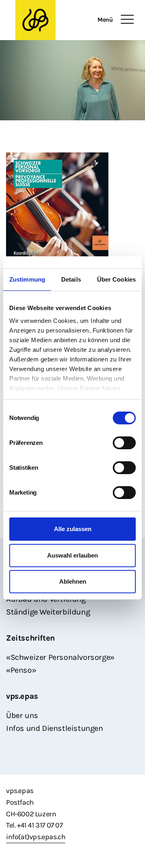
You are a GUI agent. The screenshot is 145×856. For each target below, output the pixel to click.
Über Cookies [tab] (116, 279)
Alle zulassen (72, 528)
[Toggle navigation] (127, 19)
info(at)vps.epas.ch (35, 836)
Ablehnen (72, 581)
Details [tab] (71, 279)
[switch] (124, 442)
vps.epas (22, 696)
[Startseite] (56, 20)
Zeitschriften (30, 638)
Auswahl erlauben (72, 555)
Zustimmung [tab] (27, 279)
